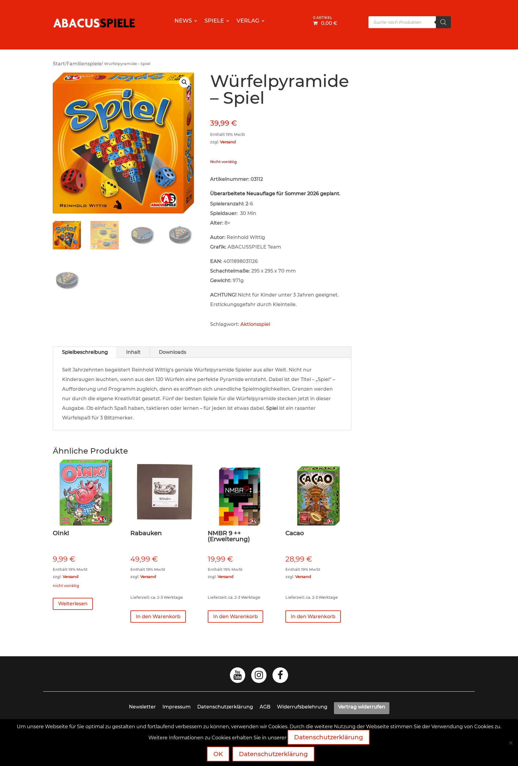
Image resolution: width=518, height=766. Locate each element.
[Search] (443, 22)
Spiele (214, 21)
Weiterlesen (73, 604)
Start (59, 64)
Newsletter (142, 707)
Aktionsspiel (255, 324)
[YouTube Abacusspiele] (238, 677)
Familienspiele (84, 64)
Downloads (172, 352)
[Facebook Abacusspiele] (280, 677)
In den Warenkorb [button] (158, 616)
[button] (184, 82)
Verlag (248, 21)
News (183, 21)
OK (218, 754)
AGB (265, 707)
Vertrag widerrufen (361, 707)
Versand (228, 142)
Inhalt (133, 352)
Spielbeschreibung (85, 352)
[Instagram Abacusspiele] (259, 677)
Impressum (176, 707)
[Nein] (511, 743)
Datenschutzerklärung (225, 707)
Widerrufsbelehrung (302, 707)
